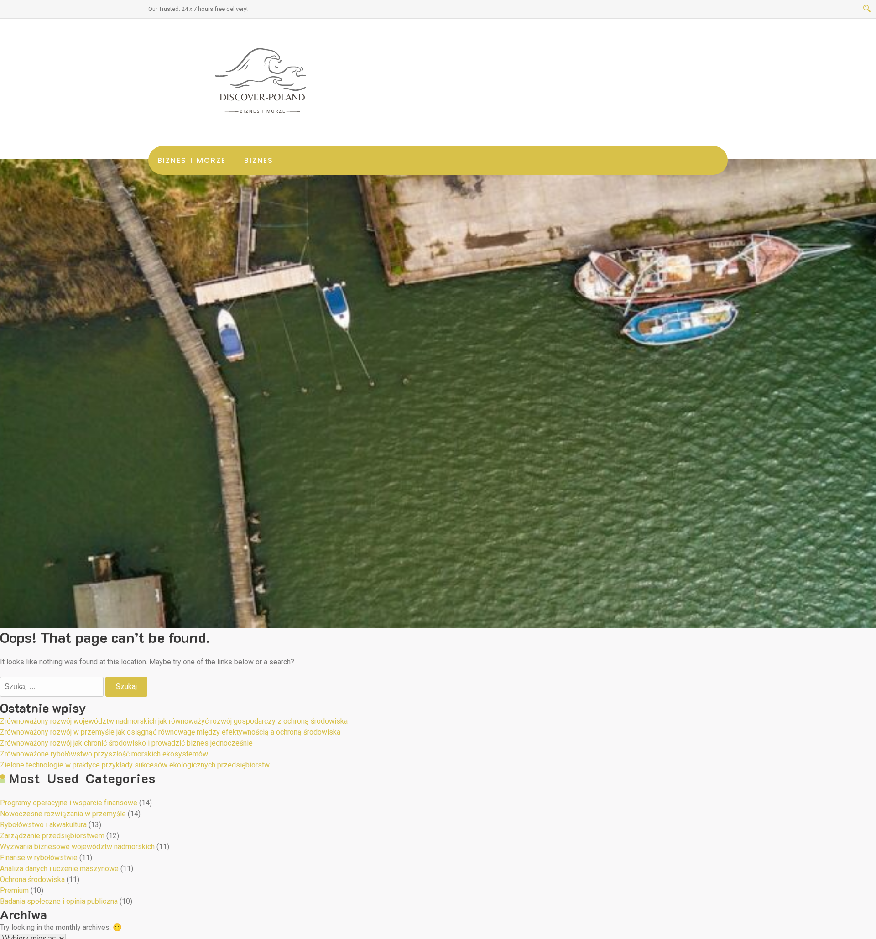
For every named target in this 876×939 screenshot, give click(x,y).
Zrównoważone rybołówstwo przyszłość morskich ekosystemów (104, 754)
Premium (14, 890)
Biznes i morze (191, 160)
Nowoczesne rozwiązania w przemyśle (63, 813)
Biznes (258, 160)
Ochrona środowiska (32, 879)
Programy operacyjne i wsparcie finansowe (68, 802)
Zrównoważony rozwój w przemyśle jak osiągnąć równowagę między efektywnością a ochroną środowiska (170, 732)
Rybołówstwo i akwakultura (43, 824)
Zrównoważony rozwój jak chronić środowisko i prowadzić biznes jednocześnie (126, 743)
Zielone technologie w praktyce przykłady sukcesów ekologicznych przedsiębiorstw (135, 765)
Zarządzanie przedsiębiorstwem (52, 835)
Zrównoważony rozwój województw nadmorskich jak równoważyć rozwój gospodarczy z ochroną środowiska (174, 721)
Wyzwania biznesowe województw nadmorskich (77, 846)
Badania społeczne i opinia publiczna (59, 901)
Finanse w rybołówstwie (39, 857)
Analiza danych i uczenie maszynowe (59, 868)
